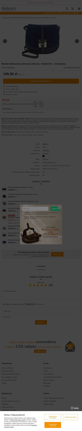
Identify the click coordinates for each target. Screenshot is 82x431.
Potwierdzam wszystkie (53, 424)
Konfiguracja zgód (70, 417)
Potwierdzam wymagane (53, 417)
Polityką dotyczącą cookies (18, 420)
